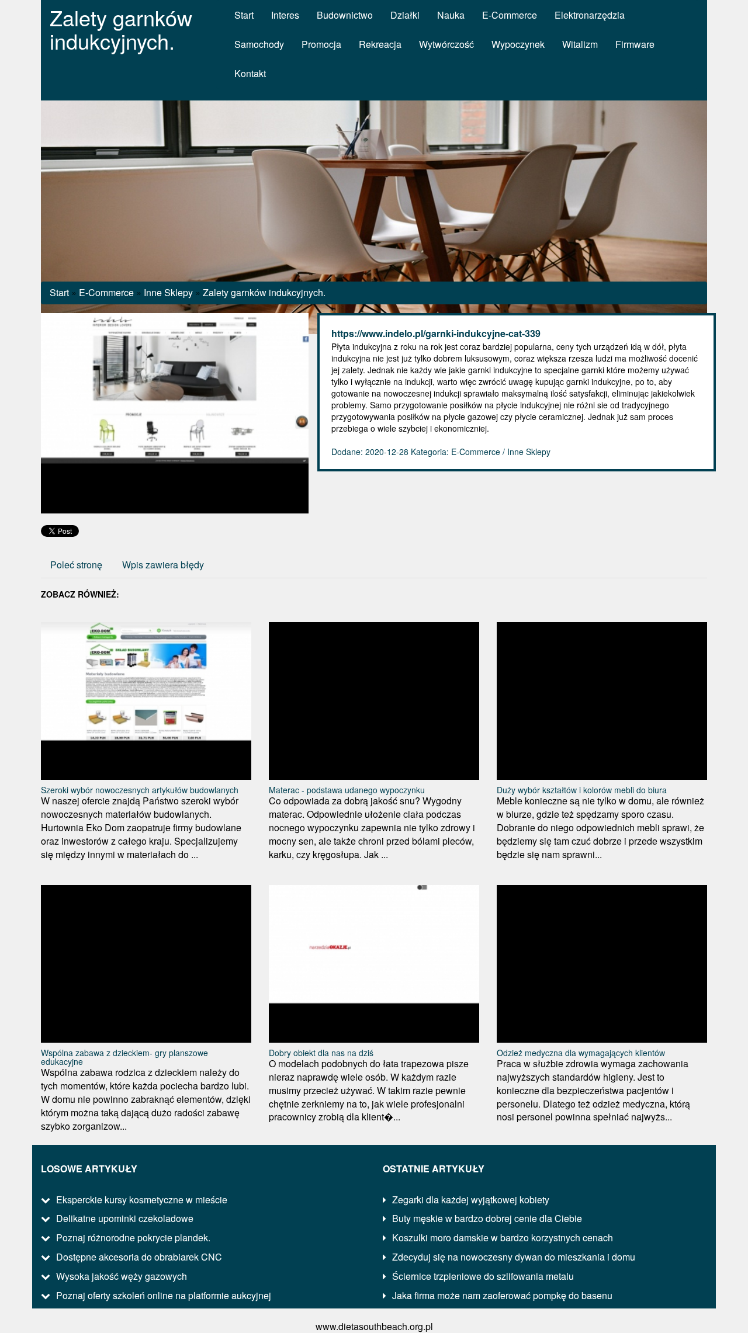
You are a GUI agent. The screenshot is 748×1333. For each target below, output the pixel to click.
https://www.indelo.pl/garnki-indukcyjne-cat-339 (436, 333)
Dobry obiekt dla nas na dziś (321, 1052)
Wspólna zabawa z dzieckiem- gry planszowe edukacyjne (124, 1057)
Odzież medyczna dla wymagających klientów (581, 1052)
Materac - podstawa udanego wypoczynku (347, 790)
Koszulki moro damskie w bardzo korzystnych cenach (502, 1237)
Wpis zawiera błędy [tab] (163, 564)
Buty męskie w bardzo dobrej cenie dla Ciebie (487, 1218)
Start (59, 292)
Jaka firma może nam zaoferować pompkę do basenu (502, 1295)
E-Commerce (106, 292)
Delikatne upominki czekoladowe (124, 1218)
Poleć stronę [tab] (76, 564)
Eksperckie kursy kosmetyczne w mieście (141, 1199)
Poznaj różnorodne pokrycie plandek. (133, 1237)
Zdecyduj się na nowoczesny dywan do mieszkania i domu (513, 1256)
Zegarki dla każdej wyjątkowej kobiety (470, 1199)
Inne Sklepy (168, 292)
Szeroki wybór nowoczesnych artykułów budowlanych (139, 790)
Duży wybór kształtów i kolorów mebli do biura (582, 790)
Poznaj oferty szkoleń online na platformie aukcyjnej (163, 1295)
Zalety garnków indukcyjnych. (264, 292)
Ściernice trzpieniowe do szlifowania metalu (483, 1276)
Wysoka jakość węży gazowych (121, 1276)
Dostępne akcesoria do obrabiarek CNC (139, 1256)
